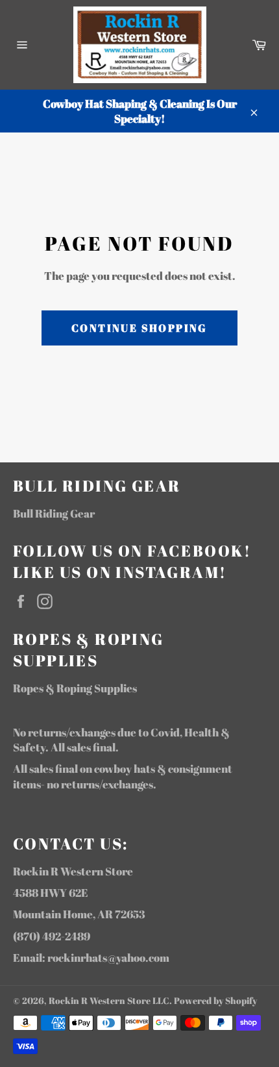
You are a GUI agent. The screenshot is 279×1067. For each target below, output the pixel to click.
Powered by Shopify (215, 1001)
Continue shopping (139, 328)
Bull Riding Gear (54, 513)
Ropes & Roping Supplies (75, 688)
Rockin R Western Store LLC (109, 1001)
